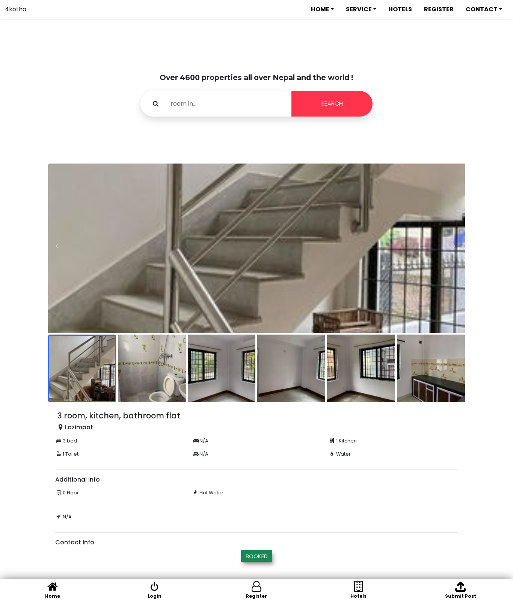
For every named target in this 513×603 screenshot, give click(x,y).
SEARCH (332, 103)
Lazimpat (79, 427)
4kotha (15, 9)
